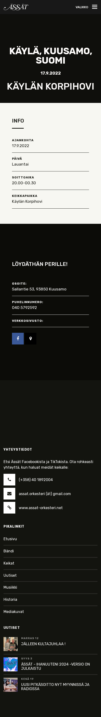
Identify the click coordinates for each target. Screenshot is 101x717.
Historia (10, 599)
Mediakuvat (14, 611)
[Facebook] (18, 338)
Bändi (9, 551)
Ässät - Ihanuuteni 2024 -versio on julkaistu (55, 666)
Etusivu (10, 539)
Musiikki (10, 587)
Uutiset (10, 575)
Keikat (9, 563)
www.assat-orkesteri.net (41, 508)
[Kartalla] (30, 338)
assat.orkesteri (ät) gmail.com (45, 494)
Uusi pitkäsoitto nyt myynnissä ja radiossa (55, 686)
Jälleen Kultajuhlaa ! (43, 644)
